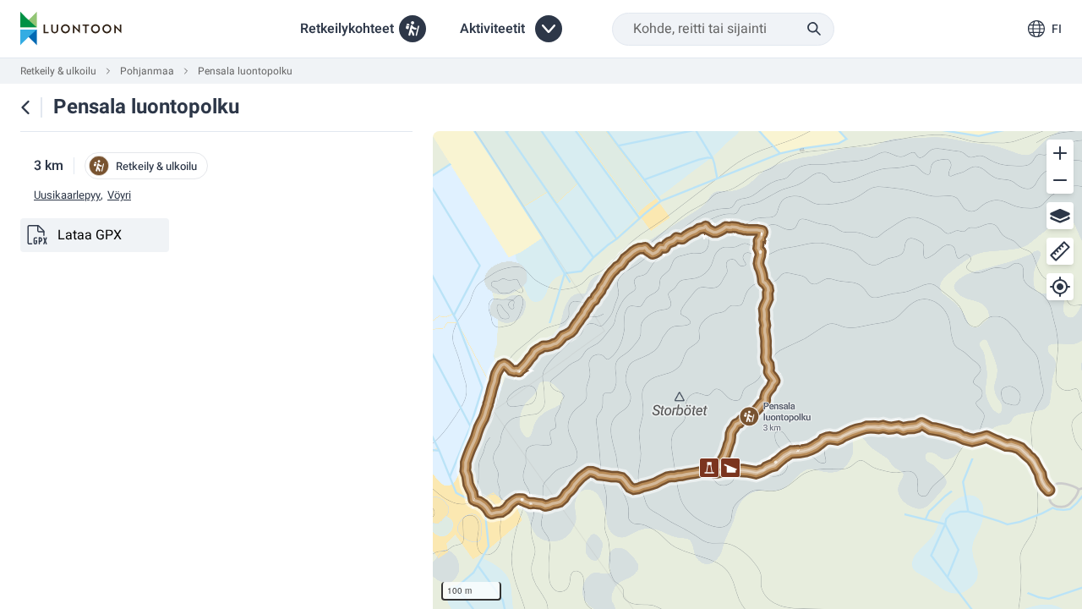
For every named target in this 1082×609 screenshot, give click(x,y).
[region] (757, 370)
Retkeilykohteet (347, 29)
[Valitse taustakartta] (1060, 215)
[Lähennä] (1060, 153)
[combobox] (723, 29)
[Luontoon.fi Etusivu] (71, 28)
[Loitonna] (1060, 180)
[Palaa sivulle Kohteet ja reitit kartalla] (25, 107)
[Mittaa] (1060, 251)
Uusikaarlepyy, (68, 195)
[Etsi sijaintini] (1060, 286)
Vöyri (119, 195)
